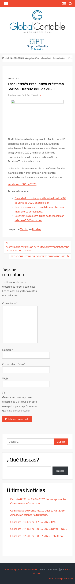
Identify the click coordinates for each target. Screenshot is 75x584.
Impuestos (13, 78)
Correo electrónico (13, 364)
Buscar (60, 470)
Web (5, 378)
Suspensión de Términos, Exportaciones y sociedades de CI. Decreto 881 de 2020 (37, 249)
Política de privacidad (61, 578)
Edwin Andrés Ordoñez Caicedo (23, 95)
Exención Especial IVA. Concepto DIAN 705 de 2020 (38, 256)
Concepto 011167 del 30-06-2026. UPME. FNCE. (38, 528)
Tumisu (24, 229)
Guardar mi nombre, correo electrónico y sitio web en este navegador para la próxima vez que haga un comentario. (19, 404)
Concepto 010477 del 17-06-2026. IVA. (33, 521)
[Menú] (5, 3)
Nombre (7, 349)
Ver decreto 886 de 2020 (22, 184)
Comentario (9, 303)
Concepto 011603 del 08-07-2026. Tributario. (36, 535)
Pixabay (36, 229)
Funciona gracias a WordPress (21, 569)
